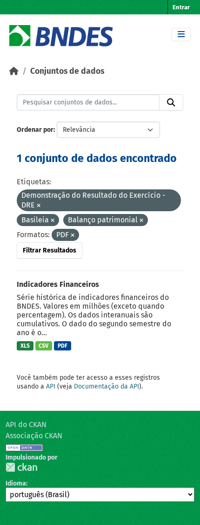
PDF (62, 346)
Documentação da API (106, 386)
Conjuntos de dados (67, 71)
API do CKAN (26, 424)
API (50, 386)
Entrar (181, 7)
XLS (25, 346)
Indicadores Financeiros (58, 284)
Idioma (16, 483)
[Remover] (38, 206)
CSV (43, 346)
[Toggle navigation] (181, 34)
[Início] (14, 71)
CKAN (21, 467)
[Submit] (171, 102)
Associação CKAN (34, 435)
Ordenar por (35, 130)
